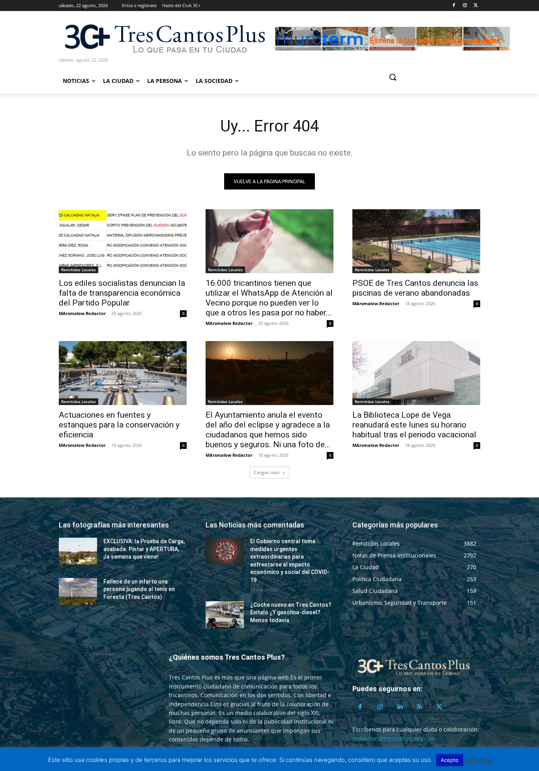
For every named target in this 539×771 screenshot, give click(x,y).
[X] (475, 5)
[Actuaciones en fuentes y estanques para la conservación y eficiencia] (123, 373)
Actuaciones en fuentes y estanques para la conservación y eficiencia (119, 424)
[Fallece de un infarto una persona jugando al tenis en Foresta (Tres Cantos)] (78, 591)
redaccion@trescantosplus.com (393, 738)
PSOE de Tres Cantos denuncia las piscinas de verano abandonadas (415, 288)
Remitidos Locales (78, 269)
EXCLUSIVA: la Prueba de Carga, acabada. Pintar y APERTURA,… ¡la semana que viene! (144, 549)
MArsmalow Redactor (82, 313)
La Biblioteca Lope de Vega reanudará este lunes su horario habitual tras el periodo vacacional (414, 424)
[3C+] (164, 38)
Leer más (478, 759)
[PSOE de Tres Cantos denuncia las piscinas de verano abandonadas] (416, 241)
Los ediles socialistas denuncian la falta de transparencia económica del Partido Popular (122, 293)
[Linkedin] (400, 707)
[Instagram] (464, 5)
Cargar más (267, 472)
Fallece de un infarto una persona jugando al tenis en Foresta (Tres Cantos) (139, 589)
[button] (422, 77)
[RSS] (419, 707)
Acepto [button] (450, 760)
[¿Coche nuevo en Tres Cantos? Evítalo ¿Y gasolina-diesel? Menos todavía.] (225, 614)
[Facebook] (454, 5)
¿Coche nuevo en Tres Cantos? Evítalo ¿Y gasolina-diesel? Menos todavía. (290, 612)
